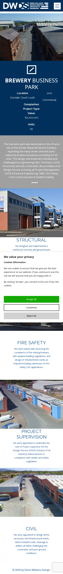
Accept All (31, 299)
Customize (31, 307)
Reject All (31, 315)
